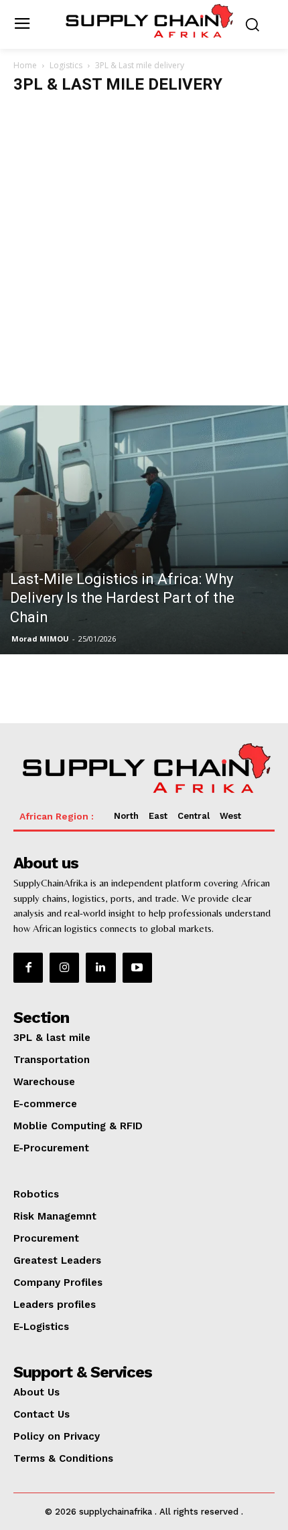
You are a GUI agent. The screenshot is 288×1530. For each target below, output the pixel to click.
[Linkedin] (100, 967)
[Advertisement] (144, 255)
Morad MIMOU (40, 639)
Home (25, 65)
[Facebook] (28, 967)
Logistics (66, 65)
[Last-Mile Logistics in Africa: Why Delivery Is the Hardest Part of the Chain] (144, 529)
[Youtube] (137, 967)
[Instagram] (64, 967)
